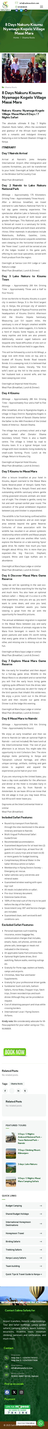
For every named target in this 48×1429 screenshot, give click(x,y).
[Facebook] (7, 1392)
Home (16, 37)
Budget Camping (14, 1205)
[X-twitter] (14, 1392)
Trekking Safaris (14, 1249)
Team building (13, 1266)
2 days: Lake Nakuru (27, 1164)
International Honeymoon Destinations (18, 1224)
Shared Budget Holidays (17, 1213)
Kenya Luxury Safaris (16, 1257)
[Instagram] (21, 1392)
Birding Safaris (13, 1241)
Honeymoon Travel (15, 1233)
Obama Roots (28, 37)
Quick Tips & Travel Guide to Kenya (23, 1274)
